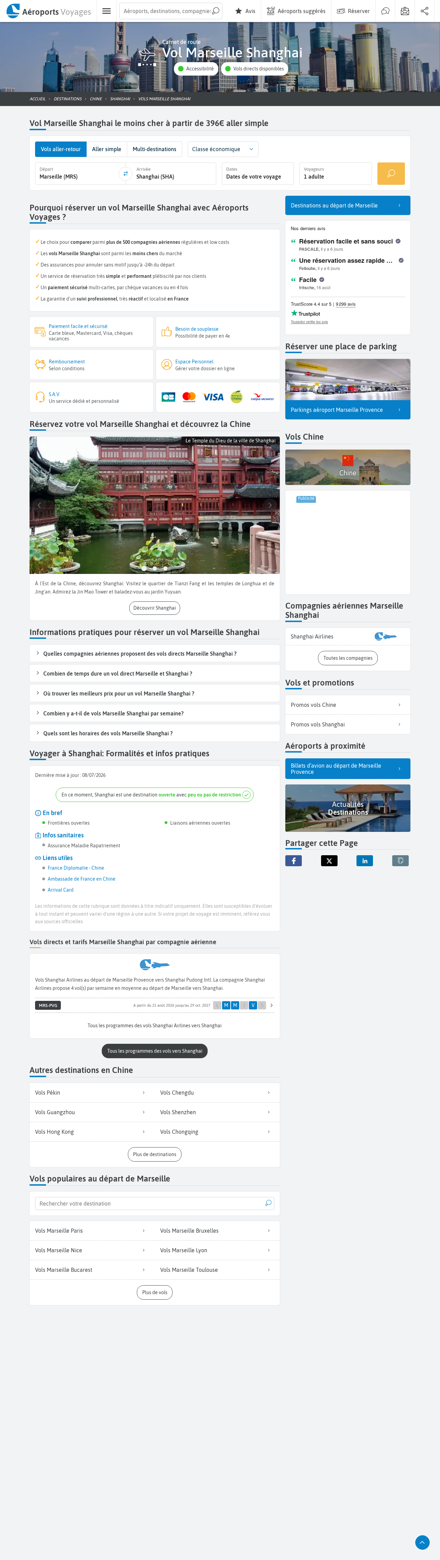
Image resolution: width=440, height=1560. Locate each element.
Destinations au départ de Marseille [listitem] (334, 205)
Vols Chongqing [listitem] (179, 1132)
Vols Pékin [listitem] (47, 1092)
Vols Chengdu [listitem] (177, 1092)
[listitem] (347, 636)
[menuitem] (48, 11)
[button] (196, 69)
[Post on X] (329, 860)
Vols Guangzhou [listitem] (55, 1112)
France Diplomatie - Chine (76, 868)
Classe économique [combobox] (216, 149)
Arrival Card (61, 890)
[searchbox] (170, 11)
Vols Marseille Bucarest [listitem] (63, 1270)
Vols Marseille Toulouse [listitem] (189, 1270)
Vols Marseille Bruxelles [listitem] (189, 1231)
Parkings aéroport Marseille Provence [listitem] (337, 410)
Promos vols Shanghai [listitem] (318, 724)
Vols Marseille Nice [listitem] (58, 1250)
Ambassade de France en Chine (82, 879)
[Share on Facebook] (293, 860)
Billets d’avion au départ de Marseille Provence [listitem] (336, 768)
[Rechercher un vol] (391, 173)
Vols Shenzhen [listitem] (178, 1112)
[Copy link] (400, 860)
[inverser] (125, 174)
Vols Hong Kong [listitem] (54, 1132)
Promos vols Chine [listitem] (313, 705)
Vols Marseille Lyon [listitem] (183, 1250)
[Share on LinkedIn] (364, 860)
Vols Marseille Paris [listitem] (59, 1231)
